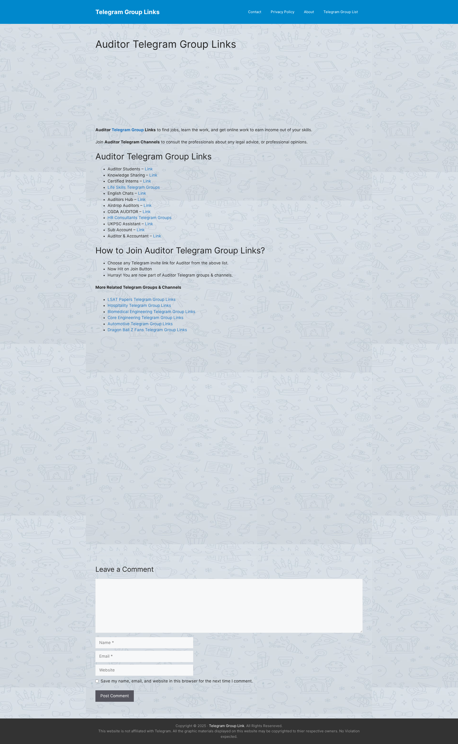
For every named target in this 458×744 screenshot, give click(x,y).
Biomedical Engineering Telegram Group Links (151, 311)
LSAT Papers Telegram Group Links (142, 299)
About (309, 12)
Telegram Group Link (226, 725)
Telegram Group (128, 129)
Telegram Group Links (127, 12)
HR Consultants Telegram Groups (140, 217)
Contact (254, 12)
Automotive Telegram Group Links (140, 323)
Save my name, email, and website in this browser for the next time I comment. (177, 681)
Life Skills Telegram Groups (134, 187)
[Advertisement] (229, 91)
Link (149, 169)
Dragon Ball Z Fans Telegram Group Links (147, 329)
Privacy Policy (282, 12)
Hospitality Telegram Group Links (139, 305)
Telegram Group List (340, 12)
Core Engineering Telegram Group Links (145, 317)
